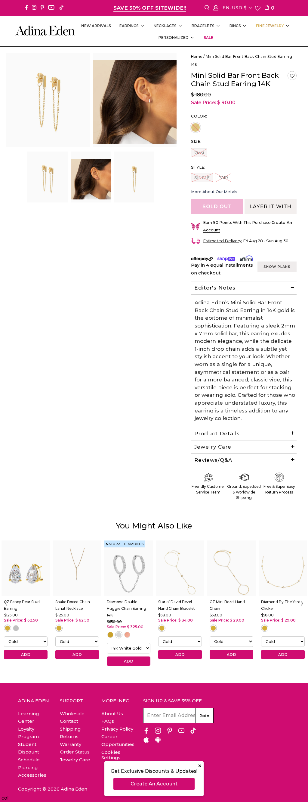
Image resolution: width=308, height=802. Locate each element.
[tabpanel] (47, 177)
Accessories (32, 775)
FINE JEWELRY (270, 25)
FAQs (107, 721)
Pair (224, 177)
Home (196, 56)
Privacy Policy (117, 729)
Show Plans (277, 267)
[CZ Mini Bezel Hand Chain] (231, 568)
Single (202, 177)
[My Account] (215, 9)
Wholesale (72, 713)
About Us (112, 713)
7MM (199, 152)
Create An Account (154, 784)
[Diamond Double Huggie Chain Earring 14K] (128, 568)
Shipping (70, 729)
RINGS (235, 25)
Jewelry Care (212, 447)
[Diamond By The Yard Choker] (283, 568)
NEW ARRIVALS (96, 25)
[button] (292, 75)
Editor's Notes (215, 288)
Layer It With (270, 206)
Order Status (75, 752)
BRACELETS (203, 25)
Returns (69, 736)
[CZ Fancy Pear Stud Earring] (26, 568)
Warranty (70, 744)
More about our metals (214, 191)
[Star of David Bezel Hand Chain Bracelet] (180, 568)
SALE (208, 37)
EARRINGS (129, 25)
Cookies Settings (110, 755)
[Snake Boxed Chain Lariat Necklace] (77, 568)
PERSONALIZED (174, 37)
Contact (69, 721)
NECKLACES (165, 25)
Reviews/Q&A (213, 460)
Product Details (217, 434)
